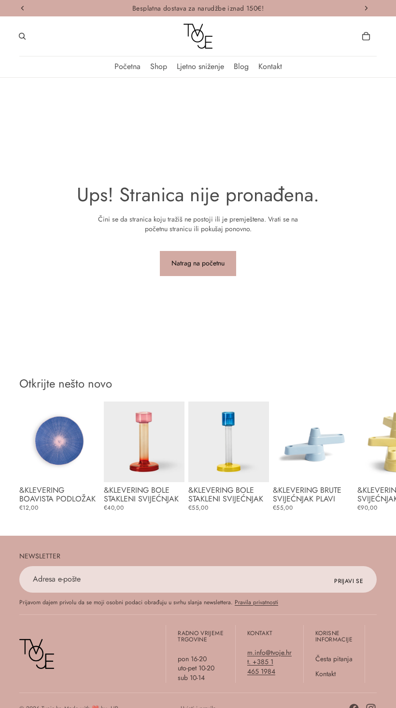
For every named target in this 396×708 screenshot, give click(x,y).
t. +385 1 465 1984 (261, 666)
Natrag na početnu (198, 263)
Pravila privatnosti (256, 602)
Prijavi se (348, 581)
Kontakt (325, 674)
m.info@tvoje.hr (269, 652)
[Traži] (22, 36)
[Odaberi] (85, 467)
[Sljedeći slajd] (366, 460)
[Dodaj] (169, 467)
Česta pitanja (334, 658)
